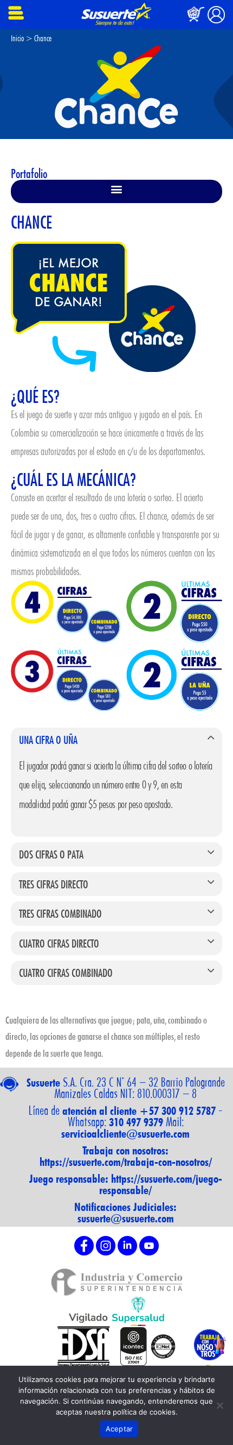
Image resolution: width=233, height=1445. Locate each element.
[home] (116, 14)
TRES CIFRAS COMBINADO (60, 913)
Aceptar (119, 1428)
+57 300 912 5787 (177, 1111)
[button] (117, 189)
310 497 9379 (136, 1122)
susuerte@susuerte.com (125, 1218)
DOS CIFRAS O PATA (51, 854)
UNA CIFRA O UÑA (48, 739)
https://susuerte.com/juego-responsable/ (160, 1184)
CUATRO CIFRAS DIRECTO (59, 943)
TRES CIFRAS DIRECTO (53, 884)
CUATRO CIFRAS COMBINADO (66, 972)
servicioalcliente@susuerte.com (125, 1133)
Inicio (17, 38)
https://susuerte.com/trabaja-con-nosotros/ (126, 1162)
